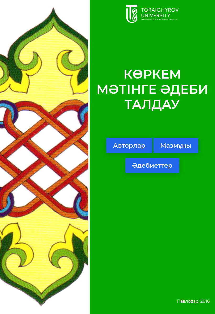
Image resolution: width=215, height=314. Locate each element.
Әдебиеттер (152, 165)
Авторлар (129, 145)
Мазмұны (175, 145)
